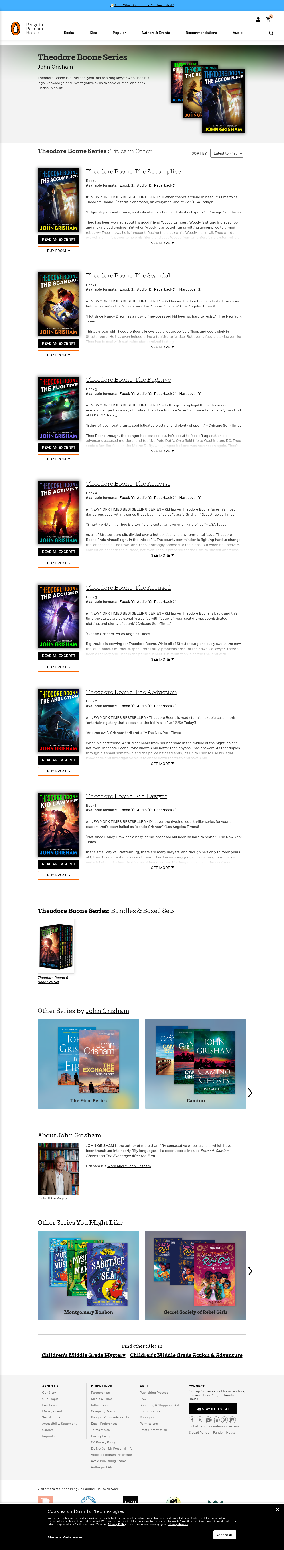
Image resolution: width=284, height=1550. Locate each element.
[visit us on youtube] (208, 1419)
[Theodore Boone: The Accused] (58, 616)
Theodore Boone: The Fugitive (128, 380)
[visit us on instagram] (232, 1419)
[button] (69, 32)
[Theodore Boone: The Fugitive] (58, 408)
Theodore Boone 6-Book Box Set (54, 980)
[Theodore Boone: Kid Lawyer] (58, 824)
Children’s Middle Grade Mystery (84, 1355)
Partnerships (100, 1393)
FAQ (143, 1399)
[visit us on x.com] (200, 1419)
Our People (50, 1399)
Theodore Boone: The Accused (128, 588)
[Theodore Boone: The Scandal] (58, 304)
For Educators (150, 1411)
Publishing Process (154, 1393)
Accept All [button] (224, 1534)
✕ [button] (277, 1510)
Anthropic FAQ (101, 1467)
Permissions (149, 1424)
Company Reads (103, 1411)
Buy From (56, 250)
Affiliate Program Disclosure (111, 1455)
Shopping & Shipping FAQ (159, 1405)
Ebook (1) (126, 185)
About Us (50, 1386)
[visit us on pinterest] (224, 1419)
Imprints (48, 1436)
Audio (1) (144, 185)
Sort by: (200, 153)
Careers (47, 1430)
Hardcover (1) (190, 289)
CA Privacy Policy (103, 1442)
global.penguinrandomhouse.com (214, 1426)
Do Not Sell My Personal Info (111, 1448)
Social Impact (52, 1417)
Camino (196, 1101)
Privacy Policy (101, 1436)
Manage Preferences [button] (65, 1537)
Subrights (147, 1417)
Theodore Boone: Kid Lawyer (126, 796)
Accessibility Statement (59, 1424)
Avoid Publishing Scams (108, 1461)
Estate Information (153, 1430)
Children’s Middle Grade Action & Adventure (186, 1355)
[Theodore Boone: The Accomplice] (58, 199)
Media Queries (101, 1399)
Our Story (49, 1393)
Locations (49, 1405)
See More (160, 243)
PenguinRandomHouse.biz (111, 1417)
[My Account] (258, 18)
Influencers (99, 1405)
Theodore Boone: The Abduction (131, 692)
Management (52, 1411)
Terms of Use (100, 1430)
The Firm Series (88, 1101)
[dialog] (142, 1527)
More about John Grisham (129, 1166)
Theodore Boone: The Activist (128, 484)
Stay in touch (215, 1409)
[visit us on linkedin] (216, 1419)
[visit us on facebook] (192, 1419)
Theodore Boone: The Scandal (128, 276)
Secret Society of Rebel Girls (195, 1313)
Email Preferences (104, 1424)
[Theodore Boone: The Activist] (58, 512)
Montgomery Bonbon (88, 1313)
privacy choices (178, 1524)
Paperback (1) (165, 185)
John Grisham (55, 67)
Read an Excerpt (58, 239)
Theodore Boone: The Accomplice (133, 172)
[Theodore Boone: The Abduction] (58, 720)
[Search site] (271, 32)
